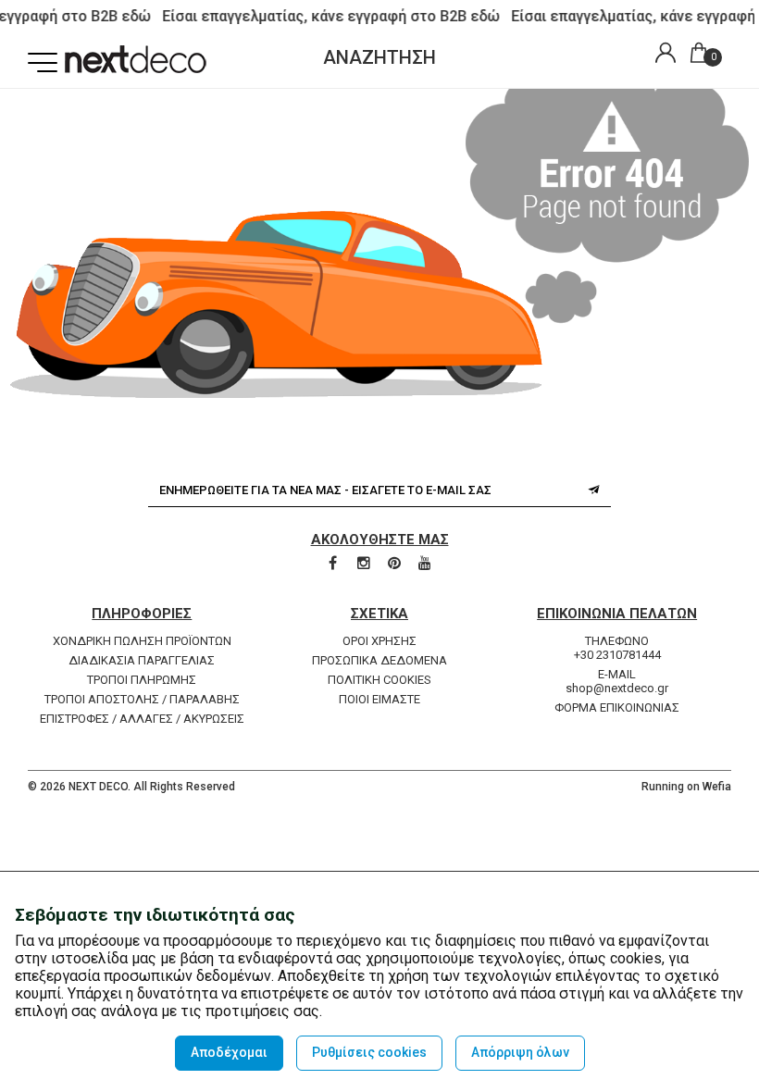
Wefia (717, 786)
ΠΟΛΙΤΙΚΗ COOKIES (379, 680)
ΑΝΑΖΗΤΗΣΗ (379, 57)
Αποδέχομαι (229, 1052)
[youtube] (424, 564)
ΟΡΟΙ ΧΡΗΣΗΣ (379, 641)
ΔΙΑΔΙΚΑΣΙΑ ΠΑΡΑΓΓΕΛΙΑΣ (141, 660)
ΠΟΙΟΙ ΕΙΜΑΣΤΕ (379, 699)
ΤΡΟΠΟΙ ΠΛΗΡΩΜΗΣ (141, 680)
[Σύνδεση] (661, 55)
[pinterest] (396, 564)
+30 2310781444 (617, 655)
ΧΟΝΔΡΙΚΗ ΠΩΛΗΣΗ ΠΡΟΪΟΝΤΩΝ (142, 641)
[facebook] (334, 564)
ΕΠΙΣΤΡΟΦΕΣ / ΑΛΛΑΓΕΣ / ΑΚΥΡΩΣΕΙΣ (142, 719)
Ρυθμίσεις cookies (369, 1052)
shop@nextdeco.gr (617, 688)
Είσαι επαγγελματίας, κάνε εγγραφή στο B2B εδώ (327, 16)
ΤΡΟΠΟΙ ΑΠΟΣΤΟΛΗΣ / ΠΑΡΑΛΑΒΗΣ (142, 699)
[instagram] (365, 564)
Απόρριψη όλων (520, 1052)
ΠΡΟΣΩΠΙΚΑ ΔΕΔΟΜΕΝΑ (379, 660)
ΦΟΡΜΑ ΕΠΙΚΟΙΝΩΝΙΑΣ (616, 707)
